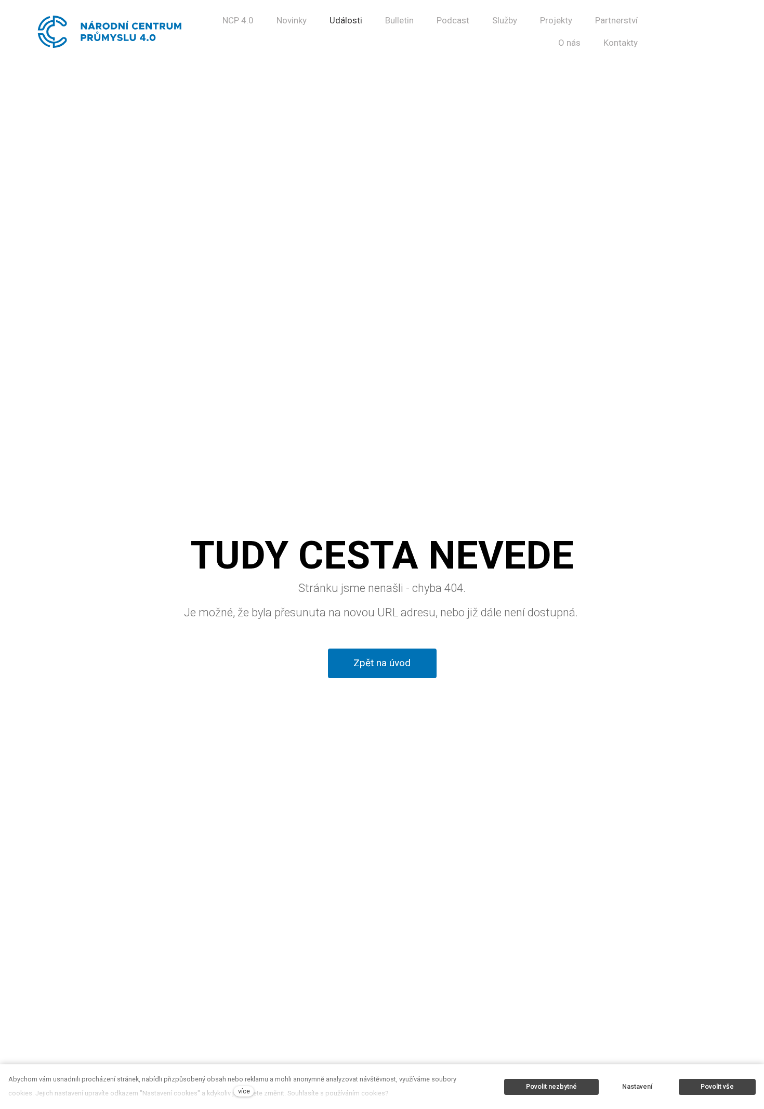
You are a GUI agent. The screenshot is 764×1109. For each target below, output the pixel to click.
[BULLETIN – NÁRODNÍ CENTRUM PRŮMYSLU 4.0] (110, 32)
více (244, 1091)
